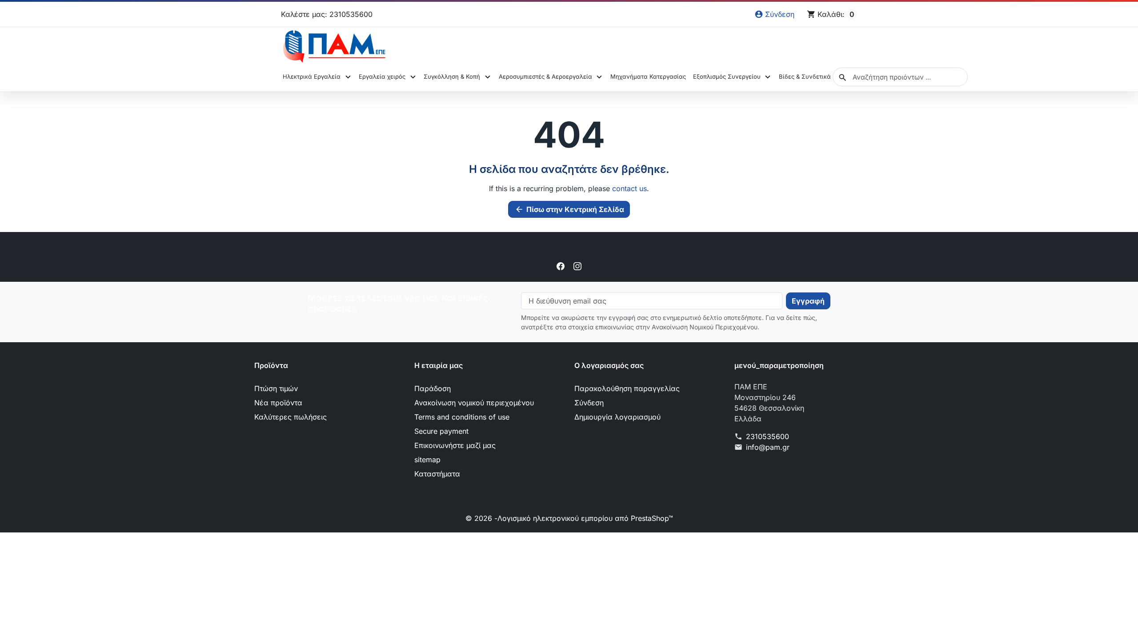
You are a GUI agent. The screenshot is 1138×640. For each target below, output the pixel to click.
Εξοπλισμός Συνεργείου (727, 76)
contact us (629, 188)
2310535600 (767, 436)
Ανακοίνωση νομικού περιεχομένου (474, 402)
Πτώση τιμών (276, 388)
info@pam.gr (767, 447)
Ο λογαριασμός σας (609, 365)
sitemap (427, 459)
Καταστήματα (437, 473)
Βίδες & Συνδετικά (805, 76)
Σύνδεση (589, 402)
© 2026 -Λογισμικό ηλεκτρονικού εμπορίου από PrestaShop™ (569, 518)
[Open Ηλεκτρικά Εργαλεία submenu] (347, 77)
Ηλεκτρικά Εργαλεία (312, 76)
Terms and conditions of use (461, 416)
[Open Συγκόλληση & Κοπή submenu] (487, 77)
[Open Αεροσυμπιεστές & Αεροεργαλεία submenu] (599, 77)
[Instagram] (577, 266)
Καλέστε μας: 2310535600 (327, 14)
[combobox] (900, 77)
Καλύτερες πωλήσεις (290, 416)
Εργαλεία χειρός (382, 76)
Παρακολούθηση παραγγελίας (627, 388)
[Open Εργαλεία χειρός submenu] (412, 77)
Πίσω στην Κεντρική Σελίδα (569, 209)
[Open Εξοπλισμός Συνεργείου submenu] (767, 77)
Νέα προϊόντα (278, 402)
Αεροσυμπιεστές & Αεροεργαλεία (545, 76)
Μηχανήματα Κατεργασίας (648, 76)
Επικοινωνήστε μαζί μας (455, 445)
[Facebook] (560, 266)
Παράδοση (432, 388)
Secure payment (441, 431)
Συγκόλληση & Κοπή (452, 76)
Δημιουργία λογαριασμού (617, 416)
